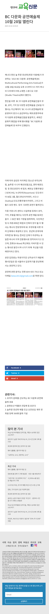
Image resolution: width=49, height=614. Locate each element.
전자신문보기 (23, 545)
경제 (20, 542)
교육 (39, 542)
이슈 (9, 542)
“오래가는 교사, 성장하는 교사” (18, 455)
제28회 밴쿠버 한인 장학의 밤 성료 (19, 446)
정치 (15, 542)
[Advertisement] (24, 153)
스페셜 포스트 (11, 545)
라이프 (33, 542)
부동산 (26, 542)
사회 (4, 542)
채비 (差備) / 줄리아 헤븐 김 (17, 450)
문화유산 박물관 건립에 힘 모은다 (21, 405)
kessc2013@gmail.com (22, 275)
